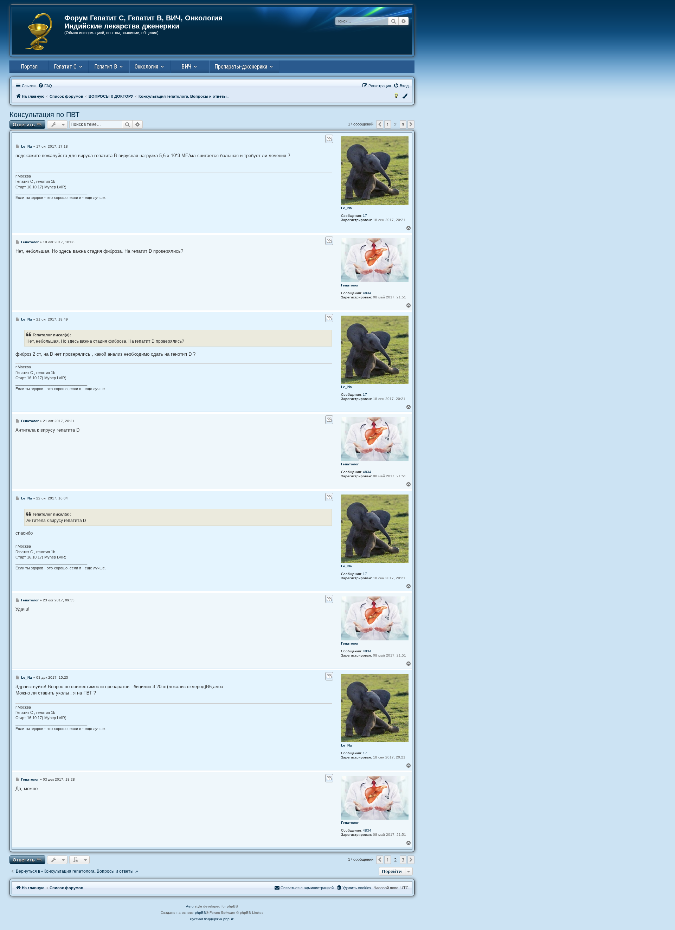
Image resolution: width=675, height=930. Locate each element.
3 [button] (403, 124)
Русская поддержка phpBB (212, 919)
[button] (379, 124)
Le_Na (346, 208)
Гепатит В (105, 66)
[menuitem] (45, 86)
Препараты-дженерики (240, 66)
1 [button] (387, 124)
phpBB (200, 913)
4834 (367, 293)
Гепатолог (350, 285)
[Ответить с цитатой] (329, 139)
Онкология (146, 66)
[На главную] (38, 31)
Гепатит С (65, 66)
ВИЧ (186, 66)
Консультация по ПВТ (44, 114)
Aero (190, 906)
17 (365, 216)
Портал (29, 66)
